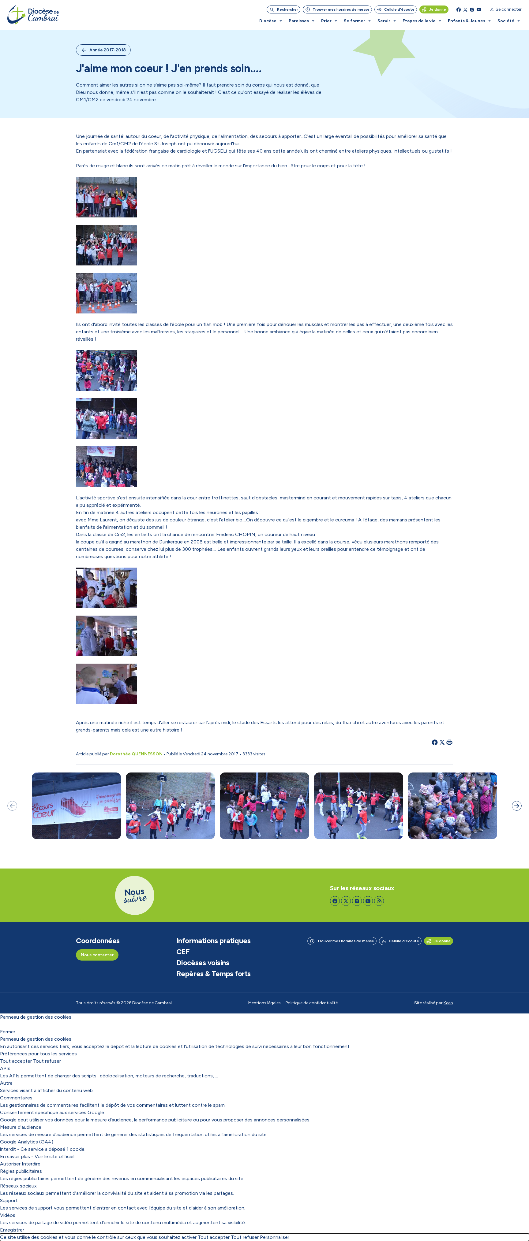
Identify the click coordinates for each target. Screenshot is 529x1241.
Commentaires (16, 1098)
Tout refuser (47, 1061)
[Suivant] (517, 806)
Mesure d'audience (20, 1127)
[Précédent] (12, 806)
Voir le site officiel (54, 1156)
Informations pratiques (213, 940)
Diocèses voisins (202, 962)
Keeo (448, 1003)
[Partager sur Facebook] (434, 742)
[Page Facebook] (458, 9)
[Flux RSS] (379, 901)
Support (9, 1200)
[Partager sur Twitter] (442, 742)
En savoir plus (15, 1156)
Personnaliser (274, 1237)
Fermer (7, 1032)
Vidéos (7, 1215)
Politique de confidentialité (312, 1003)
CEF (183, 951)
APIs (5, 1068)
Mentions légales (264, 1003)
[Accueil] (33, 15)
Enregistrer (12, 1230)
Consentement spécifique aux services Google (52, 1112)
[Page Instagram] (472, 9)
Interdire (31, 1164)
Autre (6, 1083)
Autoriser (10, 1164)
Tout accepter (16, 1061)
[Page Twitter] (465, 9)
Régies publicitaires (21, 1171)
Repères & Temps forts (213, 973)
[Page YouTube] (479, 9)
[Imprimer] (449, 742)
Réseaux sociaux (18, 1186)
